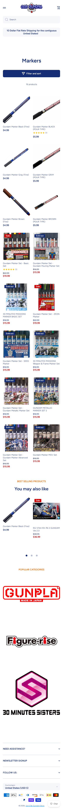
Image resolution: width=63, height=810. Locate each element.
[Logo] (31, 8)
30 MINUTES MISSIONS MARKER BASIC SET (14, 315)
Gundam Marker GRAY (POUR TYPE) (43, 176)
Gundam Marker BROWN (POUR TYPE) (44, 220)
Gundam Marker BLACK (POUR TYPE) (44, 128)
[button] (58, 7)
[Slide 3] (37, 555)
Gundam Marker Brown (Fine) (13, 220)
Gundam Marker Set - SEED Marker (16, 362)
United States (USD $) (16, 788)
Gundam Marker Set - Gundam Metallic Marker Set (16, 409)
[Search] (5, 19)
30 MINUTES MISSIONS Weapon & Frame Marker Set (46, 362)
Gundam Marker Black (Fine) (16, 126)
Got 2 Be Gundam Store (35, 806)
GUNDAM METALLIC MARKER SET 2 (42, 409)
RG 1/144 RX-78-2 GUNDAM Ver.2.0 (46, 529)
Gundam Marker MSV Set (45, 455)
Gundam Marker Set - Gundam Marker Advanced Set (15, 457)
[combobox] (31, 19)
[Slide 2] (32, 555)
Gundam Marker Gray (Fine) (16, 175)
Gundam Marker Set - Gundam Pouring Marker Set (46, 264)
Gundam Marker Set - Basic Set (16, 264)
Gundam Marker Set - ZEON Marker (46, 315)
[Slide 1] (26, 555)
